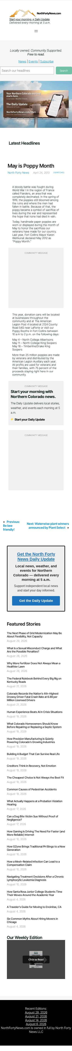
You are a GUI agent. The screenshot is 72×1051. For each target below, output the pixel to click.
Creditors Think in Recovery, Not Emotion (31, 765)
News (22, 61)
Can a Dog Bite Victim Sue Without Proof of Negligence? (32, 818)
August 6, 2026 (36, 1024)
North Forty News (18, 172)
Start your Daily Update (29, 419)
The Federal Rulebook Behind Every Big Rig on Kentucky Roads (34, 680)
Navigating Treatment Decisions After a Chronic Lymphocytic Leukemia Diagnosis (35, 878)
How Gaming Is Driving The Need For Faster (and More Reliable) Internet (36, 833)
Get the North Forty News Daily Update (36, 557)
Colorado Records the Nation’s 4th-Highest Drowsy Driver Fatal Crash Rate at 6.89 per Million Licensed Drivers (33, 697)
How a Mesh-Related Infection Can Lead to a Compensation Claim (33, 863)
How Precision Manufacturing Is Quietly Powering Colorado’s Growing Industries (31, 740)
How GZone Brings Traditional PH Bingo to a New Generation (36, 848)
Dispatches (58, 172)
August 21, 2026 (36, 1016)
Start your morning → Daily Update (29, 19)
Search (64, 70)
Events (33, 61)
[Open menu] (36, 31)
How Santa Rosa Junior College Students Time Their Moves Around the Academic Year (34, 893)
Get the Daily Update (36, 601)
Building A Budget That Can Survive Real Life (33, 754)
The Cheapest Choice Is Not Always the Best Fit (35, 777)
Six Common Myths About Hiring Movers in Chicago (32, 920)
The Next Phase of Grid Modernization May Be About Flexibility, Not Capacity (34, 634)
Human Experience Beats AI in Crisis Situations (34, 711)
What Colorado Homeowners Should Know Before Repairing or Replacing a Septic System (34, 725)
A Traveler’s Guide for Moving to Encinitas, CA (34, 906)
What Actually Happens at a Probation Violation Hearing (34, 802)
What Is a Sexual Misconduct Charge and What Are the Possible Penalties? (34, 649)
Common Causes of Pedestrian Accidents (32, 789)
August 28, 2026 (36, 1012)
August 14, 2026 (36, 1020)
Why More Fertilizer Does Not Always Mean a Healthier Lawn (33, 665)
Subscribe (47, 61)
